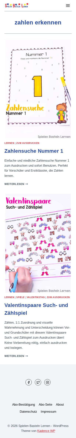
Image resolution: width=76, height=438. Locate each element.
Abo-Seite (45, 404)
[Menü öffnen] (68, 5)
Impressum (48, 411)
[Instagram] (47, 382)
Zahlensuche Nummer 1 (33, 151)
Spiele (20, 297)
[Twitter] (38, 382)
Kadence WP (46, 431)
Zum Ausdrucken (27, 143)
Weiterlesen (16, 184)
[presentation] (38, 89)
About (60, 404)
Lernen (9, 143)
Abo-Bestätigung (23, 404)
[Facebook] (28, 382)
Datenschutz (28, 411)
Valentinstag (36, 297)
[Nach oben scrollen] (66, 432)
